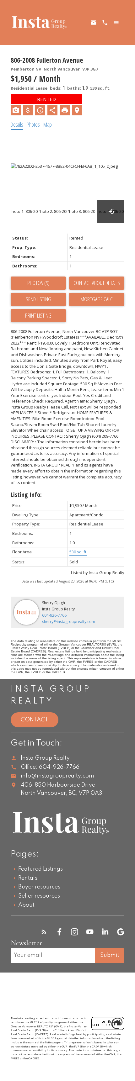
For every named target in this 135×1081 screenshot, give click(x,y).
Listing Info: (26, 494)
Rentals (27, 878)
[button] (44, 932)
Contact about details (96, 283)
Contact (34, 720)
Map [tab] (47, 124)
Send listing (38, 299)
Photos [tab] (33, 124)
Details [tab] (17, 124)
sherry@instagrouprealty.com (68, 621)
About (26, 905)
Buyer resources (39, 887)
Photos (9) (38, 283)
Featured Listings (40, 869)
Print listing (38, 315)
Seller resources (39, 896)
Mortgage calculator (96, 299)
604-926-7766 (54, 615)
